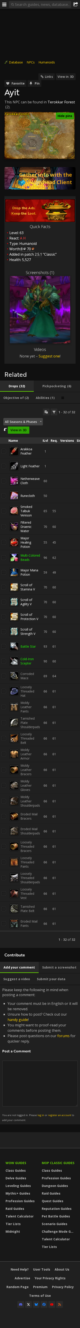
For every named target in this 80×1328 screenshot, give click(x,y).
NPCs (31, 62)
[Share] (75, 4)
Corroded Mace (27, 676)
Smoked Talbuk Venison (26, 511)
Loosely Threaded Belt (27, 738)
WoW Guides (16, 1163)
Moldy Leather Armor (26, 754)
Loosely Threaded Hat (27, 691)
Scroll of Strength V (27, 631)
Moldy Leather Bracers (26, 769)
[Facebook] (44, 1304)
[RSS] (59, 1304)
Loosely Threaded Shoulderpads (30, 877)
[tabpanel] (40, 676)
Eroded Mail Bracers (29, 816)
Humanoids (46, 62)
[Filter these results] (54, 412)
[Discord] (20, 1304)
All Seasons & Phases (21, 422)
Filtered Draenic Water (26, 526)
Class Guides (16, 1170)
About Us (62, 1269)
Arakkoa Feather (26, 451)
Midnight (13, 1231)
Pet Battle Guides (56, 1216)
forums (63, 1035)
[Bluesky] (36, 1304)
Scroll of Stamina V (27, 587)
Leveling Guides (18, 1186)
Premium (40, 1287)
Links (49, 76)
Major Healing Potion (25, 542)
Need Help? (20, 1269)
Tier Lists (13, 1224)
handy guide (18, 1019)
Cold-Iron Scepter (27, 661)
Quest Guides (52, 1201)
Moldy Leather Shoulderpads (30, 801)
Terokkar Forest (61, 102)
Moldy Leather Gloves (26, 785)
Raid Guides (15, 1208)
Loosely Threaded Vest (27, 893)
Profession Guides (20, 1201)
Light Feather (30, 466)
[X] (28, 1304)
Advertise (22, 1278)
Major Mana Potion (29, 572)
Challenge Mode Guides (59, 1231)
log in (41, 1115)
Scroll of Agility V (26, 602)
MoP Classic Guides (58, 1163)
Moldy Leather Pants (26, 707)
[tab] (17, 386)
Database (16, 62)
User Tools (41, 1269)
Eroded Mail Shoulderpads (30, 831)
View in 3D (66, 76)
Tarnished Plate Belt (27, 908)
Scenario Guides (54, 1224)
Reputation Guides (57, 1208)
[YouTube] (51, 1304)
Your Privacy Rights (50, 1278)
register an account (59, 1115)
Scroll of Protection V (29, 616)
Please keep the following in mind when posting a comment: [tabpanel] (40, 1054)
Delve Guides (16, 1178)
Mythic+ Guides (18, 1193)
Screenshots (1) (40, 272)
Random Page (17, 1287)
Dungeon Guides (55, 1186)
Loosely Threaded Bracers (27, 846)
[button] (46, 123)
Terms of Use (40, 1295)
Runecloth (27, 496)
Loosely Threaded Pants (27, 862)
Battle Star (28, 646)
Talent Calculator (20, 1216)
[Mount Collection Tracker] (40, 178)
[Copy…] (46, 412)
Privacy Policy (63, 1287)
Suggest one (49, 356)
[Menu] (4, 4)
